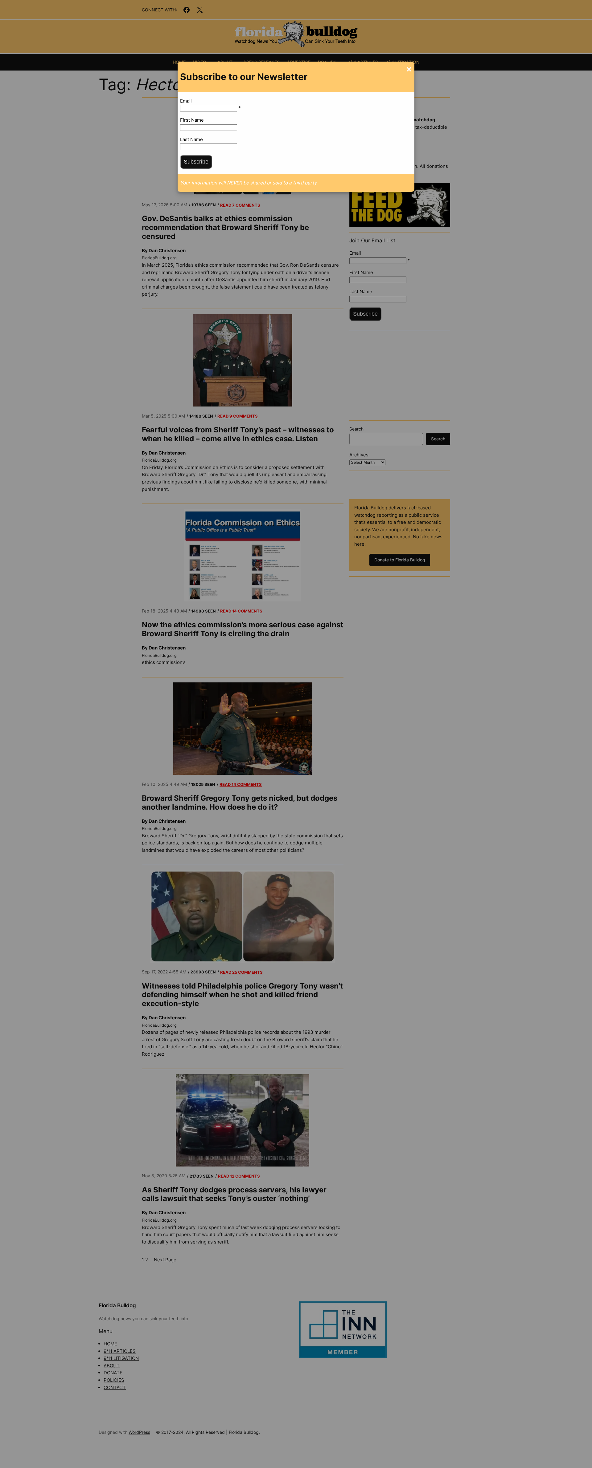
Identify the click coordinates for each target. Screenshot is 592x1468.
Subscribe (196, 162)
